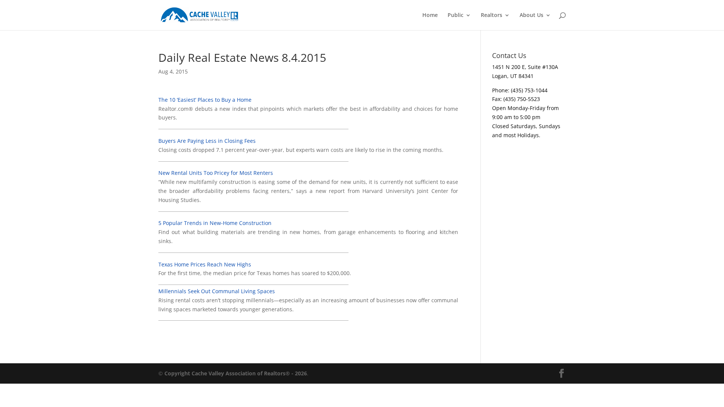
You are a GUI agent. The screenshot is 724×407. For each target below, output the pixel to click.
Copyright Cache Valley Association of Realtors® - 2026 (235, 373)
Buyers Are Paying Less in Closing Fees (207, 140)
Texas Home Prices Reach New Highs (204, 264)
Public (455, 15)
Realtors (491, 15)
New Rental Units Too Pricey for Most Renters (215, 172)
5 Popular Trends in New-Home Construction (215, 222)
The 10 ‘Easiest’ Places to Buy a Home (205, 99)
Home (430, 15)
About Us (531, 15)
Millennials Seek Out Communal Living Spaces (216, 291)
